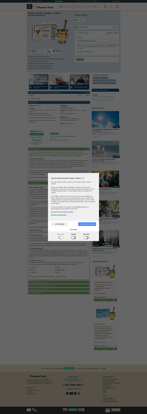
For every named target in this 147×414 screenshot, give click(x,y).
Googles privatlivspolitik (58, 215)
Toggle (60, 237)
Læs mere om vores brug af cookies (62, 212)
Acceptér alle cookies (87, 224)
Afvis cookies (59, 224)
